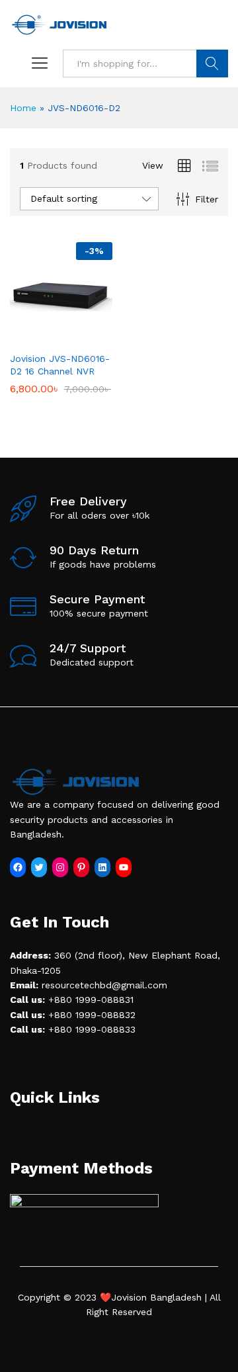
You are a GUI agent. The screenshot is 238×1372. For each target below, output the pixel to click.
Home (23, 108)
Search (212, 63)
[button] (46, 336)
